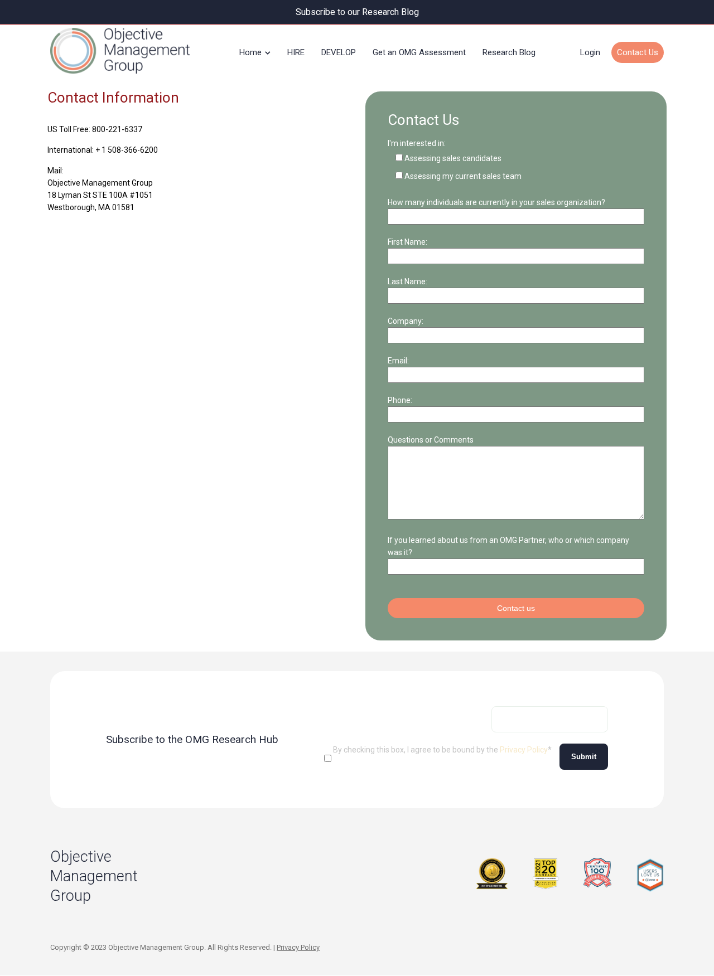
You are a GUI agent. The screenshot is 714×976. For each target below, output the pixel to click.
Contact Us (637, 52)
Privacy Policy (524, 749)
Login (590, 52)
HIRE (296, 52)
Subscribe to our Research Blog (357, 12)
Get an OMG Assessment (419, 52)
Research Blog (509, 52)
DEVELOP (338, 52)
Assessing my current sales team (463, 176)
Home (250, 52)
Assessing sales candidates (452, 158)
